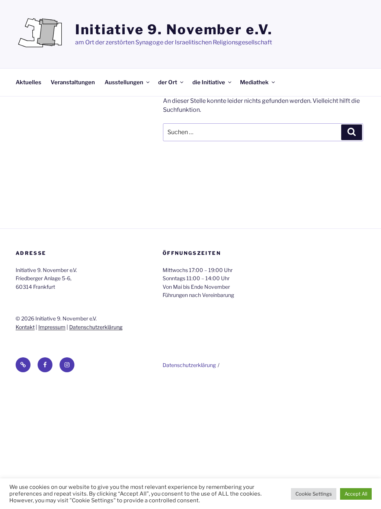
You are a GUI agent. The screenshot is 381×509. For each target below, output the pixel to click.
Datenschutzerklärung (95, 327)
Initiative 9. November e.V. (174, 29)
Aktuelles (28, 82)
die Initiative (208, 82)
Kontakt (25, 327)
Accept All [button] (356, 494)
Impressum (51, 327)
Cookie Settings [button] (313, 494)
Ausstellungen (124, 82)
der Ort (167, 82)
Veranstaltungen (73, 82)
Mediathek (254, 82)
